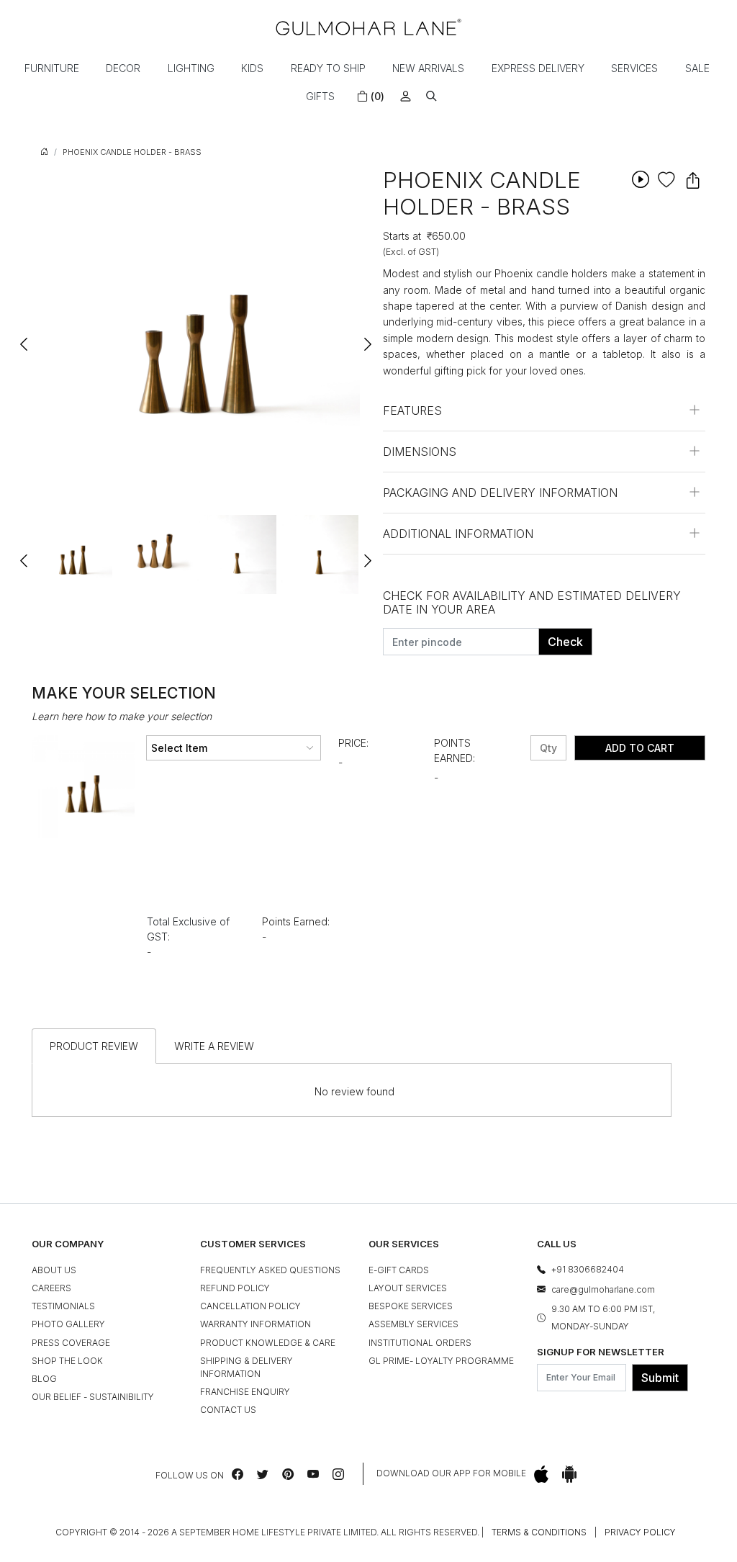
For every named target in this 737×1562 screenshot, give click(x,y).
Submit (660, 1377)
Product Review (94, 1046)
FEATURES (412, 410)
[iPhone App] (541, 1474)
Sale (697, 68)
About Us (54, 1270)
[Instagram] (338, 1474)
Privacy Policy (640, 1532)
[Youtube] (313, 1474)
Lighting (191, 68)
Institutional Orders (419, 1342)
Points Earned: (454, 750)
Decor (123, 68)
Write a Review (214, 1046)
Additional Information (458, 533)
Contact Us (228, 1409)
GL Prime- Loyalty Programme (441, 1360)
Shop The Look (67, 1360)
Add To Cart (639, 748)
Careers (51, 1288)
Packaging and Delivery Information (500, 492)
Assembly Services (413, 1324)
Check (565, 641)
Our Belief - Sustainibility (93, 1396)
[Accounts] (405, 96)
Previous (24, 338)
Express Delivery (538, 68)
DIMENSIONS (419, 451)
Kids (252, 68)
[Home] (368, 27)
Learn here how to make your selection (122, 716)
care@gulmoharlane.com (603, 1289)
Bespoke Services (410, 1306)
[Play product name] (640, 179)
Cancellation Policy (250, 1306)
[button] (431, 96)
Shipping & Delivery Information (246, 1367)
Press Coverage (71, 1342)
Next (367, 338)
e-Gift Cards (398, 1270)
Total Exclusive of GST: (188, 929)
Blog (44, 1378)
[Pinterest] (287, 1474)
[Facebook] (237, 1474)
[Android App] (569, 1474)
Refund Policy (235, 1288)
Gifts (320, 96)
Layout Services (407, 1288)
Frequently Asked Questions (270, 1270)
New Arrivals (428, 68)
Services (634, 68)
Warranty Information (255, 1324)
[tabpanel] (72, 554)
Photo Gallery (68, 1324)
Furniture (51, 68)
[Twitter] (262, 1474)
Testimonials (63, 1306)
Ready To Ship (328, 68)
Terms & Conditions (539, 1532)
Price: (353, 743)
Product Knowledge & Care (267, 1342)
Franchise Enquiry (245, 1391)
